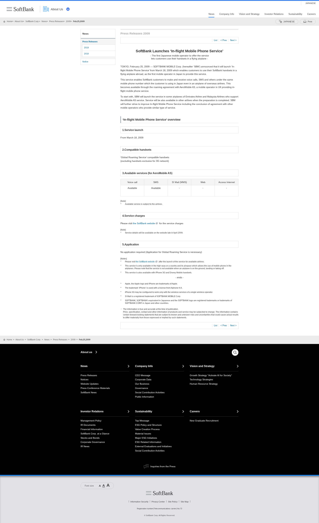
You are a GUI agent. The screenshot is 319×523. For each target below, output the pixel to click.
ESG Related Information (148, 442)
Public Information (144, 396)
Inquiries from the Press (162, 466)
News (44, 21)
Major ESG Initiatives (146, 438)
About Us (19, 21)
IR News (85, 446)
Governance (141, 388)
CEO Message (142, 375)
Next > (233, 40)
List (215, 40)
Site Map (185, 502)
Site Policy (172, 502)
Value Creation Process (147, 429)
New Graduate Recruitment (204, 420)
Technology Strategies (201, 379)
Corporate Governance (93, 442)
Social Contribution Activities (149, 392)
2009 (68, 21)
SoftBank (20, 9)
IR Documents (88, 425)
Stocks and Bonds (90, 438)
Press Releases (56, 21)
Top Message (142, 420)
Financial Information (92, 429)
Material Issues (143, 433)
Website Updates (90, 383)
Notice (85, 62)
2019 (86, 47)
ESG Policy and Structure (148, 425)
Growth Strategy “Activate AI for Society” (211, 375)
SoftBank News (89, 392)
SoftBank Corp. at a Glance (95, 433)
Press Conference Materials (95, 388)
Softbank (159, 493)
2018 (86, 54)
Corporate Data (143, 379)
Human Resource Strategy (204, 383)
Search (235, 352)
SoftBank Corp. (32, 21)
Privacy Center (158, 502)
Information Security (139, 502)
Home (9, 21)
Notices (84, 379)
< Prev (223, 40)
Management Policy (91, 420)
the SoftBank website (144, 223)
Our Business (142, 383)
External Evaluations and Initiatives (153, 446)
